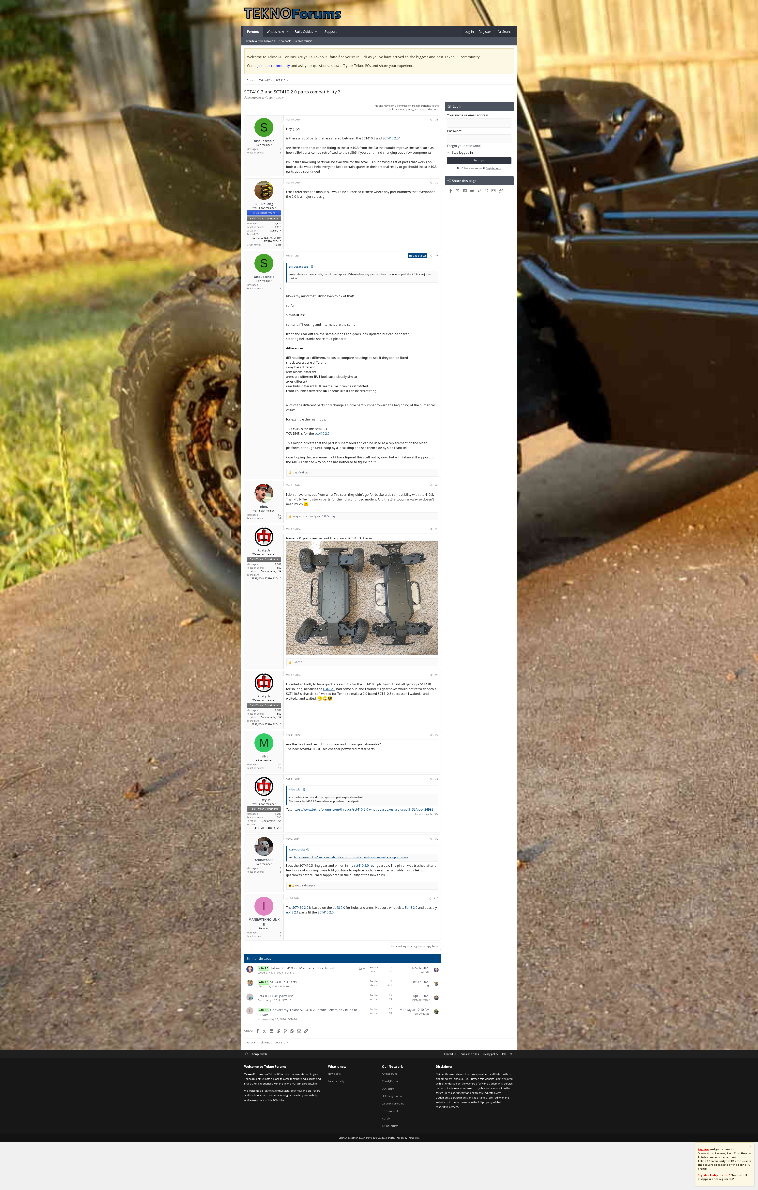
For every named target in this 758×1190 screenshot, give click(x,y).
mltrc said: (295, 789)
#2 (436, 182)
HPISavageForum (392, 1096)
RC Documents (390, 1111)
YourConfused (421, 1013)
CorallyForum (390, 1081)
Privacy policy (490, 1054)
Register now (493, 168)
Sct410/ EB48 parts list (275, 996)
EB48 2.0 (329, 689)
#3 (436, 255)
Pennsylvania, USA (271, 571)
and (305, 885)
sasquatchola (255, 98)
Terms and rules (469, 1054)
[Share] (431, 119)
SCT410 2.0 (391, 138)
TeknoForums (390, 1126)
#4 (436, 485)
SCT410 (289, 972)
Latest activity (336, 1081)
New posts (285, 41)
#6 (436, 675)
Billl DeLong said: (299, 266)
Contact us (450, 1054)
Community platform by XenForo (367, 1137)
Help (504, 1054)
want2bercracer (421, 1000)
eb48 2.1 (292, 912)
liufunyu (263, 1019)
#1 (436, 119)
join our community (273, 65)
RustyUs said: (297, 849)
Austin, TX (275, 230)
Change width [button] (258, 1054)
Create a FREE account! (261, 41)
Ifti (259, 986)
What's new (275, 31)
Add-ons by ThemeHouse (408, 1137)
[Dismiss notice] (750, 1147)
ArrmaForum (389, 1073)
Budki (261, 1000)
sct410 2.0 (322, 433)
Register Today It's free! (714, 1175)
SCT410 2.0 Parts (283, 982)
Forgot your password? (464, 146)
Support (331, 31)
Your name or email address (468, 115)
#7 (436, 735)
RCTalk (386, 1118)
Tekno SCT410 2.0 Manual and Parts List (302, 968)
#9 (436, 838)
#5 (436, 529)
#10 (436, 898)
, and (314, 516)
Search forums (303, 41)
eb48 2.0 (339, 907)
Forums (253, 31)
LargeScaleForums (393, 1103)
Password (454, 131)
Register (703, 1149)
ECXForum (388, 1088)
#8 (436, 778)
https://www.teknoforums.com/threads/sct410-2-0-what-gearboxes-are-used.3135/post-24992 (363, 809)
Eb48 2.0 (411, 907)
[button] (287, 31)
